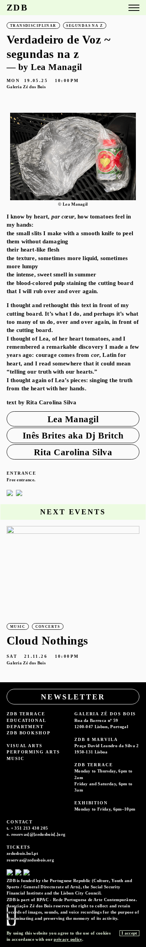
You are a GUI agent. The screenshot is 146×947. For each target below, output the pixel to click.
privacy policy (68, 939)
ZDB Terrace (26, 713)
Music (16, 758)
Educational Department (26, 723)
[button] (132, 156)
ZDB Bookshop (29, 732)
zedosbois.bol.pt (22, 853)
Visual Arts (24, 745)
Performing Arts (33, 752)
